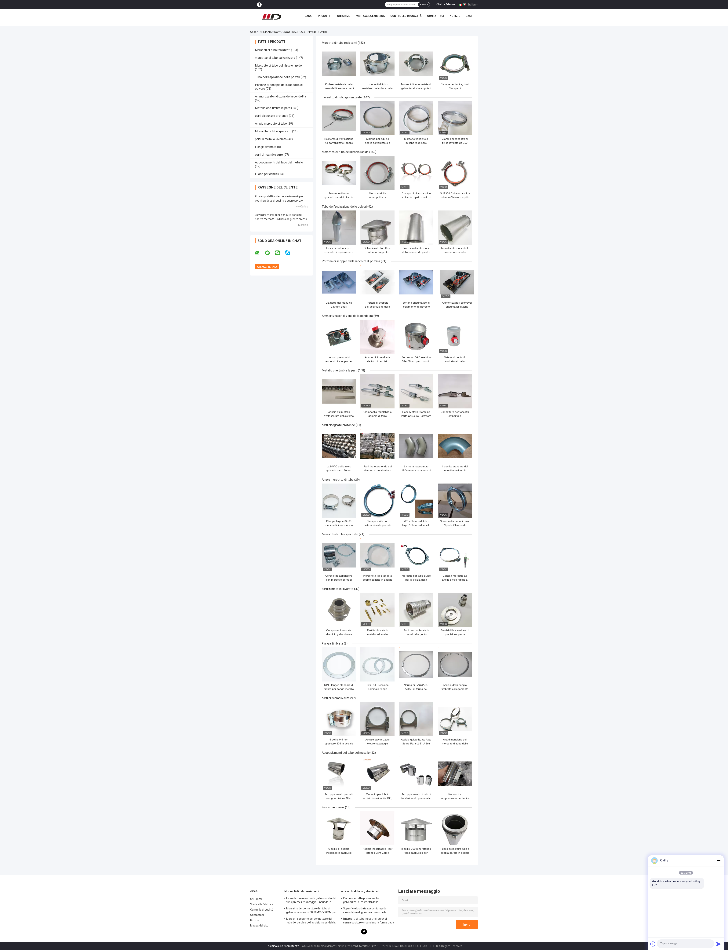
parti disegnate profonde (271, 116)
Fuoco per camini (266, 174)
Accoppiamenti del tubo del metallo (279, 162)
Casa (253, 31)
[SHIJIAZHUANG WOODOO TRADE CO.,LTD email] (259, 253)
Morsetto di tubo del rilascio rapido (278, 65)
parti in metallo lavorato (271, 139)
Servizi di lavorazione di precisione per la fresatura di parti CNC (455, 634)
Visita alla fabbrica (370, 15)
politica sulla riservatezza (283, 946)
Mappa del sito (259, 925)
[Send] (718, 944)
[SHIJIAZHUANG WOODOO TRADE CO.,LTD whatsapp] (270, 253)
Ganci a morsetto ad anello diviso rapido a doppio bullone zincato (454, 579)
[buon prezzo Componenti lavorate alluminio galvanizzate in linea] (339, 610)
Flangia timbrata (265, 147)
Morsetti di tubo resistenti (272, 50)
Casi (469, 15)
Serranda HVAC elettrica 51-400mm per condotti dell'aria (416, 361)
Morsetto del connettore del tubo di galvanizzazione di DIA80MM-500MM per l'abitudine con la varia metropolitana (311, 911)
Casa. (308, 15)
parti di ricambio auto (269, 154)
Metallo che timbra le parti (272, 108)
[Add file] (653, 944)
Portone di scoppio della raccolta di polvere (351, 261)
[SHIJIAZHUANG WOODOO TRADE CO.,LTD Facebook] (259, 4)
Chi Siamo (344, 15)
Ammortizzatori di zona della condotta (280, 96)
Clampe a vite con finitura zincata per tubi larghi (377, 525)
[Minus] (718, 860)
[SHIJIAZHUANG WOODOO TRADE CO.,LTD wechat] (280, 253)
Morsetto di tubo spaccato (273, 131)
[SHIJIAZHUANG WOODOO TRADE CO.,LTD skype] (290, 253)
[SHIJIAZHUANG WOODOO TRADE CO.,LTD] (272, 17)
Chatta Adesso (445, 4)
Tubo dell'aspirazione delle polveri (277, 77)
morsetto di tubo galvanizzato (275, 58)
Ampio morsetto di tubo (271, 123)
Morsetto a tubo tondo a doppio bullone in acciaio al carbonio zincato (377, 579)
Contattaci (435, 15)
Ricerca (424, 4)
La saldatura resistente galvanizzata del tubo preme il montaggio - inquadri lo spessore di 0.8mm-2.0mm (311, 901)
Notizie (455, 15)
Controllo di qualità (405, 15)
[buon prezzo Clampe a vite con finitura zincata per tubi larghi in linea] (377, 501)
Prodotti (324, 15)
